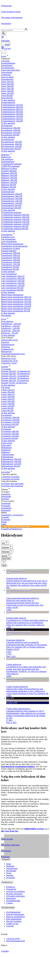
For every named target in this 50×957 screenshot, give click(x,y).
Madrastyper (6, 157)
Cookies (9, 903)
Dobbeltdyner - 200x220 (11, 324)
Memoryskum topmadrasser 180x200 (16, 299)
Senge (3, 56)
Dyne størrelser (7, 321)
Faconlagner (6, 429)
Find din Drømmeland (15, 914)
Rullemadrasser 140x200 (11, 461)
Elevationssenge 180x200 (11, 142)
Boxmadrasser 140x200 (10, 130)
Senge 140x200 (7, 91)
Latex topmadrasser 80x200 (12, 290)
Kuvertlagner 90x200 (9, 424)
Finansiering (11, 889)
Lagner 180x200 (7, 397)
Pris (3, 543)
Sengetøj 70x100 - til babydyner (14, 383)
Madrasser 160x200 (9, 178)
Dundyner (5, 342)
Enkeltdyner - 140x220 (10, 326)
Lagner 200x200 (7, 392)
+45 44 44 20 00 (13, 938)
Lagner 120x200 (7, 406)
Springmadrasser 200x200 (11, 194)
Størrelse (5, 548)
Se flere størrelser (8, 100)
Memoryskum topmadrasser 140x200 (16, 304)
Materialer (5, 552)
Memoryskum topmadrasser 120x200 (16, 306)
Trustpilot (5, 951)
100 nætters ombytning (15, 896)
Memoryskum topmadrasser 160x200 (16, 302)
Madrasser (5, 155)
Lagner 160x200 (7, 401)
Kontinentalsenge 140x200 (12, 121)
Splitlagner (5, 452)
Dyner (3, 319)
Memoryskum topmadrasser (12, 244)
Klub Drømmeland (13, 919)
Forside (4, 529)
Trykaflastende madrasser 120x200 (15, 224)
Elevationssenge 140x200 (11, 144)
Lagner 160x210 (7, 399)
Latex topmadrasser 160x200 (12, 281)
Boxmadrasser (7, 65)
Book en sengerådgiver (15, 917)
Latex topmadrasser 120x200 (12, 285)
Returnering (11, 898)
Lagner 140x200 (7, 404)
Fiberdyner (5, 347)
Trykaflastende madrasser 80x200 (14, 229)
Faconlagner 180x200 (10, 431)
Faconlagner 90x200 (9, 438)
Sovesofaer (5, 472)
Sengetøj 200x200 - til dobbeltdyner (15, 373)
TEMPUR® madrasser (10, 166)
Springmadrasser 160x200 (11, 198)
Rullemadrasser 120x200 (11, 464)
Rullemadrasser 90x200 (10, 466)
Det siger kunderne (14, 921)
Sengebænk (6, 510)
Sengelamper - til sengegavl (12, 515)
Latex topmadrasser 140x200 (12, 283)
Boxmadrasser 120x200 (10, 132)
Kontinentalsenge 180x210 (12, 109)
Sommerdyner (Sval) (9, 361)
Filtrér (4, 566)
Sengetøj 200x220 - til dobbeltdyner (15, 371)
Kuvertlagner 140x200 (10, 420)
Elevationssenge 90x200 (11, 149)
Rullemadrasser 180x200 (11, 459)
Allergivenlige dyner (9, 340)
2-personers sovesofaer (10, 477)
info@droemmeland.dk (15, 941)
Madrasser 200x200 (9, 173)
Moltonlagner (6, 448)
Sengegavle (5, 494)
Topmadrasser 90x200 (10, 267)
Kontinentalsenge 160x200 (12, 114)
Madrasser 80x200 (8, 187)
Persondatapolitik (13, 901)
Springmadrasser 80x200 (11, 208)
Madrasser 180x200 (9, 175)
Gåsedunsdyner (7, 349)
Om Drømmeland (13, 912)
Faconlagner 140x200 (10, 434)
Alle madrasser (7, 159)
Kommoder (5, 519)
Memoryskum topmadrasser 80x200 (15, 311)
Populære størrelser (9, 171)
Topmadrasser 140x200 (10, 262)
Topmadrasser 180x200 (10, 258)
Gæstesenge (6, 75)
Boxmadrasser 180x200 (10, 128)
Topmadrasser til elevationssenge (14, 246)
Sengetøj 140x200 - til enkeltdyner (15, 378)
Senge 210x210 (7, 82)
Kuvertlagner (6, 415)
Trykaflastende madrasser (11, 164)
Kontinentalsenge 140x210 (12, 119)
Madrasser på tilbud (9, 168)
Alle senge (5, 61)
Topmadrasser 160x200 (10, 260)
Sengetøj (4, 367)
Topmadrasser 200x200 (10, 253)
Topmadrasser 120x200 (10, 265)
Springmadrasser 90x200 (11, 205)
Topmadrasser (6, 234)
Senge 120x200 (7, 93)
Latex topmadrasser (9, 241)
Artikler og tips (12, 924)
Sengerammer (6, 72)
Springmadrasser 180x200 (11, 196)
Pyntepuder (5, 506)
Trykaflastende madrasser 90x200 (14, 226)
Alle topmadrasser (8, 239)
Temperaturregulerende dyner (13, 354)
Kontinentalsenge (8, 63)
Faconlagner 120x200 (10, 436)
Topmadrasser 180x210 (10, 255)
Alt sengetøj (6, 369)
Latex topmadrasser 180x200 (12, 278)
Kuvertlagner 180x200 (10, 417)
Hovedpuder (6, 315)
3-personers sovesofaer (10, 479)
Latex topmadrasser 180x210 (12, 276)
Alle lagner (5, 387)
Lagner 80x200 (7, 411)
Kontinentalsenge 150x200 (12, 116)
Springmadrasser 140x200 (11, 201)
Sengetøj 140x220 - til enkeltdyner (15, 376)
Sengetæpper (6, 508)
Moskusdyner (6, 351)
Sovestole (5, 517)
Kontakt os (10, 887)
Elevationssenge (7, 68)
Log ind (7, 48)
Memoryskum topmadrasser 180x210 (16, 297)
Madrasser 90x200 (8, 185)
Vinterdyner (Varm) (9, 363)
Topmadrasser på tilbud (10, 248)
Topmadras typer (8, 237)
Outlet (3, 524)
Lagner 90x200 (7, 408)
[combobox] (3, 562)
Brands (4, 522)
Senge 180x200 (7, 86)
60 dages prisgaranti (14, 894)
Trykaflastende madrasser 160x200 (15, 219)
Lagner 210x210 (7, 390)
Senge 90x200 (7, 95)
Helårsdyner (17, 529)
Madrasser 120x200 (9, 182)
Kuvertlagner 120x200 (10, 422)
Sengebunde (6, 496)
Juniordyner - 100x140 (10, 331)
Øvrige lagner (6, 443)
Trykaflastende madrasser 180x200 (15, 217)
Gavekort (10, 926)
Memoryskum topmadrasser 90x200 (15, 308)
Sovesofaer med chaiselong (12, 486)
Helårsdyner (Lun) (8, 358)
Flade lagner (6, 445)
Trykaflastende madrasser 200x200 (15, 215)
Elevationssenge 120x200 (11, 146)
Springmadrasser (7, 161)
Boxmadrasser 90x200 (10, 135)
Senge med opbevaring (10, 70)
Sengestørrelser (7, 79)
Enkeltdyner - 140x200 (10, 328)
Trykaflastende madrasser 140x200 (15, 222)
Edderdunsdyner (7, 344)
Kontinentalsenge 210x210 (12, 105)
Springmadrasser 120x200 (11, 203)
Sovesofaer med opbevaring (12, 483)
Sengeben (5, 499)
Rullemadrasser (7, 457)
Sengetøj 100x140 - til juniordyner (15, 380)
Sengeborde (6, 503)
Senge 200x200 (7, 84)
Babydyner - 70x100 (9, 333)
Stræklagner (6, 450)
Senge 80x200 (7, 98)
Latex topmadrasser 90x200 (12, 288)
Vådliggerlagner (7, 454)
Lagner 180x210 (7, 394)
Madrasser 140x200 (9, 180)
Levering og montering (15, 891)
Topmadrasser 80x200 (10, 269)
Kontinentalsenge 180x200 (12, 112)
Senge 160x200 (7, 89)
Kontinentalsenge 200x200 (12, 107)
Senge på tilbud (7, 77)
